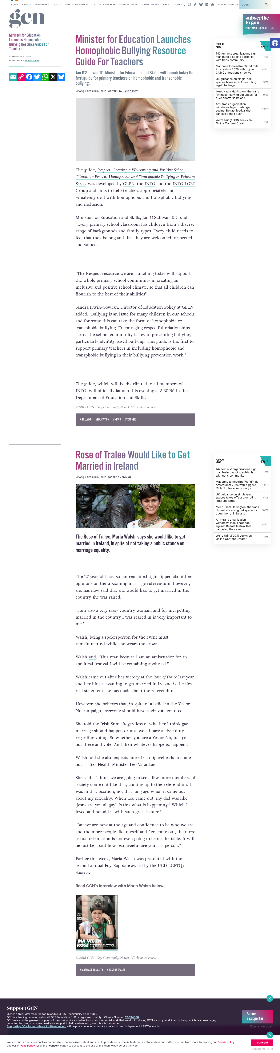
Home (14, 4)
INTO (150, 184)
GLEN (128, 184)
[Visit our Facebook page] (207, 4)
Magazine (41, 4)
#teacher (130, 420)
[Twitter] (37, 77)
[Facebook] (29, 77)
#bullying (86, 420)
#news (117, 420)
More (177, 4)
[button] (275, 43)
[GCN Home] (27, 19)
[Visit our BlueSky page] (201, 4)
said (92, 657)
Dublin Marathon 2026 (80, 4)
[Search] (266, 4)
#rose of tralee (116, 970)
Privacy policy (26, 1045)
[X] (53, 77)
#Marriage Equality (91, 970)
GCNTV (57, 4)
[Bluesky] (61, 77)
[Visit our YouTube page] (212, 4)
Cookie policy (226, 1042)
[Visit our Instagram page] (189, 4)
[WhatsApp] (45, 77)
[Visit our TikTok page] (195, 4)
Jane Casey (130, 91)
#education (102, 420)
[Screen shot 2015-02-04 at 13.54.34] (135, 506)
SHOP (166, 4)
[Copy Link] (21, 77)
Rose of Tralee (97, 537)
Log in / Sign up (228, 4)
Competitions (150, 4)
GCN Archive (107, 4)
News (25, 4)
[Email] (13, 77)
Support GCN (128, 4)
